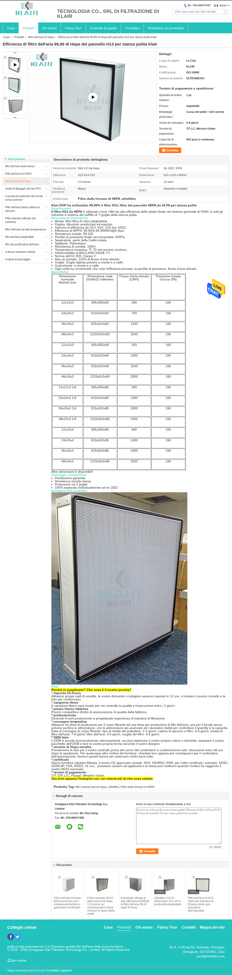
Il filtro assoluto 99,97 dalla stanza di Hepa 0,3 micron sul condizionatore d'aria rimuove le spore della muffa (101, 905)
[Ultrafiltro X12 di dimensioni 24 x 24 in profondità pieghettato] (169, 884)
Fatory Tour (73, 28)
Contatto (172, 150)
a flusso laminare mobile (20, 251)
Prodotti (28, 28)
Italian (223, 5)
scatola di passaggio (18, 259)
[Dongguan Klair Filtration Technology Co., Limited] (28, 9)
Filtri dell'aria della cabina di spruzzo (22, 209)
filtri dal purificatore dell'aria (22, 244)
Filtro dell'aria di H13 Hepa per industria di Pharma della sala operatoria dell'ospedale (201, 904)
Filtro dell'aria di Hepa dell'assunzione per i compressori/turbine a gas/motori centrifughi (67, 902)
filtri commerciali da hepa (91, 787)
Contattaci (132, 28)
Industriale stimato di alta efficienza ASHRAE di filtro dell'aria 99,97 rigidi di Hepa (135, 902)
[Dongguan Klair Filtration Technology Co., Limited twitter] (17, 936)
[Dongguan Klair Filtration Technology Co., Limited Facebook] (10, 936)
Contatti (188, 927)
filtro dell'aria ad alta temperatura (25, 229)
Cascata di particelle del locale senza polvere (24, 198)
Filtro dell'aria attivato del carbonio (20, 220)
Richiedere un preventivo (166, 28)
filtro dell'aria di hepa (41, 37)
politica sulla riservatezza (25, 946)
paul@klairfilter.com (211, 956)
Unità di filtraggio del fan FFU (23, 188)
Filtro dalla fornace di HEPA (138, 787)
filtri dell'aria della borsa (19, 166)
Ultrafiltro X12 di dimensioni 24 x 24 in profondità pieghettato (167, 901)
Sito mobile (18, 960)
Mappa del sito (212, 927)
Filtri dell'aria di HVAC (18, 173)
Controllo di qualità (103, 28)
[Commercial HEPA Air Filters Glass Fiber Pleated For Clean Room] (92, 97)
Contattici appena (59, 970)
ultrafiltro (113, 787)
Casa (10, 28)
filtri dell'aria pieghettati (19, 237)
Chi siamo (49, 28)
